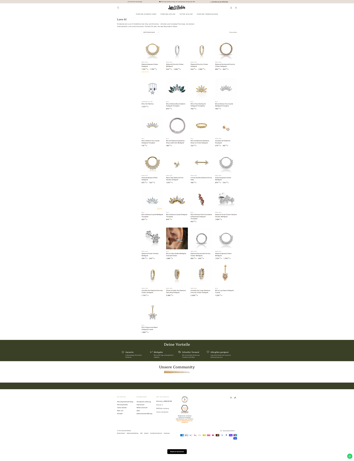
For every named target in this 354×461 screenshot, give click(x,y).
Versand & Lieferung (144, 401)
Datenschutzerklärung (144, 413)
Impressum (140, 404)
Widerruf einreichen (177, 452)
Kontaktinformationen (156, 433)
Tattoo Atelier (122, 407)
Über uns (120, 410)
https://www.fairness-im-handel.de (185, 421)
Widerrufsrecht (142, 407)
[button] (118, 8)
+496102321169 (167, 401)
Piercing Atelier (122, 404)
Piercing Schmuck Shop (125, 401)
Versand (146, 433)
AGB (138, 410)
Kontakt (120, 413)
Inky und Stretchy (126, 430)
